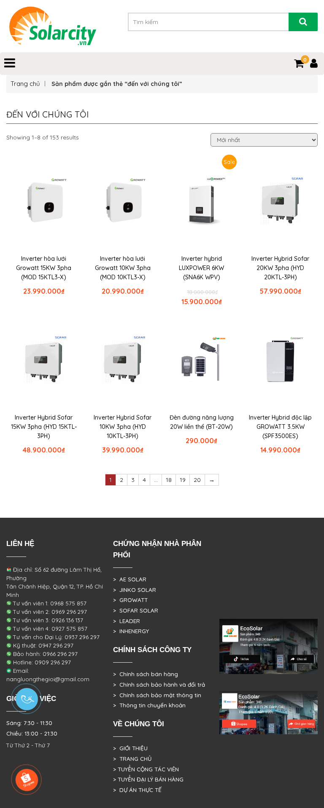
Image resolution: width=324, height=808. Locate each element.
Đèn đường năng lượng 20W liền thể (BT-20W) (202, 422)
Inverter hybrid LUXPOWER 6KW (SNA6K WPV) (201, 268)
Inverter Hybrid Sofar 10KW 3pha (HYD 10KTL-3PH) (122, 427)
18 (169, 480)
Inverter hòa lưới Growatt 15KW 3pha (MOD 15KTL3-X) (43, 268)
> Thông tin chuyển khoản (149, 705)
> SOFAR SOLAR (135, 610)
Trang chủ (25, 84)
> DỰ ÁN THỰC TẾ (137, 790)
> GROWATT (130, 600)
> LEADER (126, 621)
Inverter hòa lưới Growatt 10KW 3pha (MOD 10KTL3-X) (123, 268)
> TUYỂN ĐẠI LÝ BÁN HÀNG (148, 779)
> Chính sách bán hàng (145, 674)
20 (197, 480)
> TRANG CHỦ (132, 758)
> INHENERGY (131, 631)
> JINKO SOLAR (134, 589)
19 (183, 480)
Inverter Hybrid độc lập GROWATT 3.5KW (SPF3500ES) (280, 427)
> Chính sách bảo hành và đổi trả (159, 684)
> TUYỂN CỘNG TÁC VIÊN (146, 769)
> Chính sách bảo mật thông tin (157, 695)
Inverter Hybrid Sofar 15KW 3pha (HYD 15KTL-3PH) (44, 427)
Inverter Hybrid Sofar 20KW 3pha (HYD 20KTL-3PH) (280, 268)
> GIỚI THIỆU (130, 748)
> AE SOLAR (129, 579)
